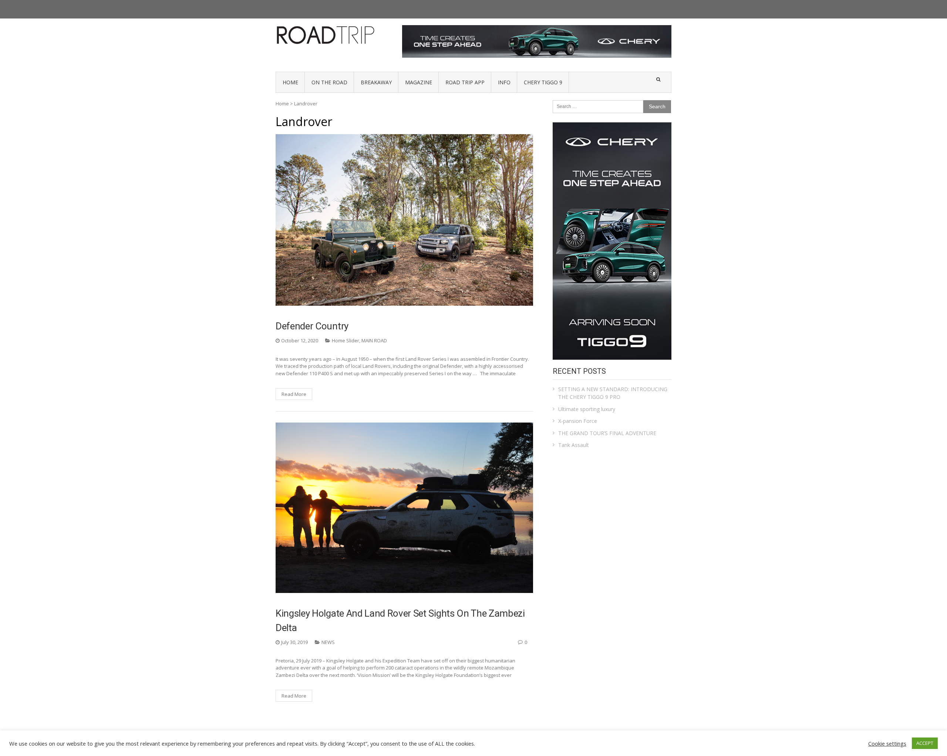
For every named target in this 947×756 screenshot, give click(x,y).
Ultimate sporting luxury (586, 409)
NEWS (328, 642)
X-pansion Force (577, 420)
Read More (294, 394)
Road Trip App (465, 82)
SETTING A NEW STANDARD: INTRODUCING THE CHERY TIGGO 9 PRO (612, 393)
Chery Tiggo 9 (543, 82)
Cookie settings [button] (887, 743)
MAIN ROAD (374, 340)
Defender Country (312, 326)
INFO (504, 82)
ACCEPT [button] (924, 743)
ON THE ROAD (329, 82)
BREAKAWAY (376, 82)
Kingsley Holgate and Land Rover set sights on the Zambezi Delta (400, 620)
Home (282, 103)
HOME (290, 82)
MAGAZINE (418, 82)
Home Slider (345, 340)
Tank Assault (573, 444)
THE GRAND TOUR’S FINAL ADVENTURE (607, 433)
